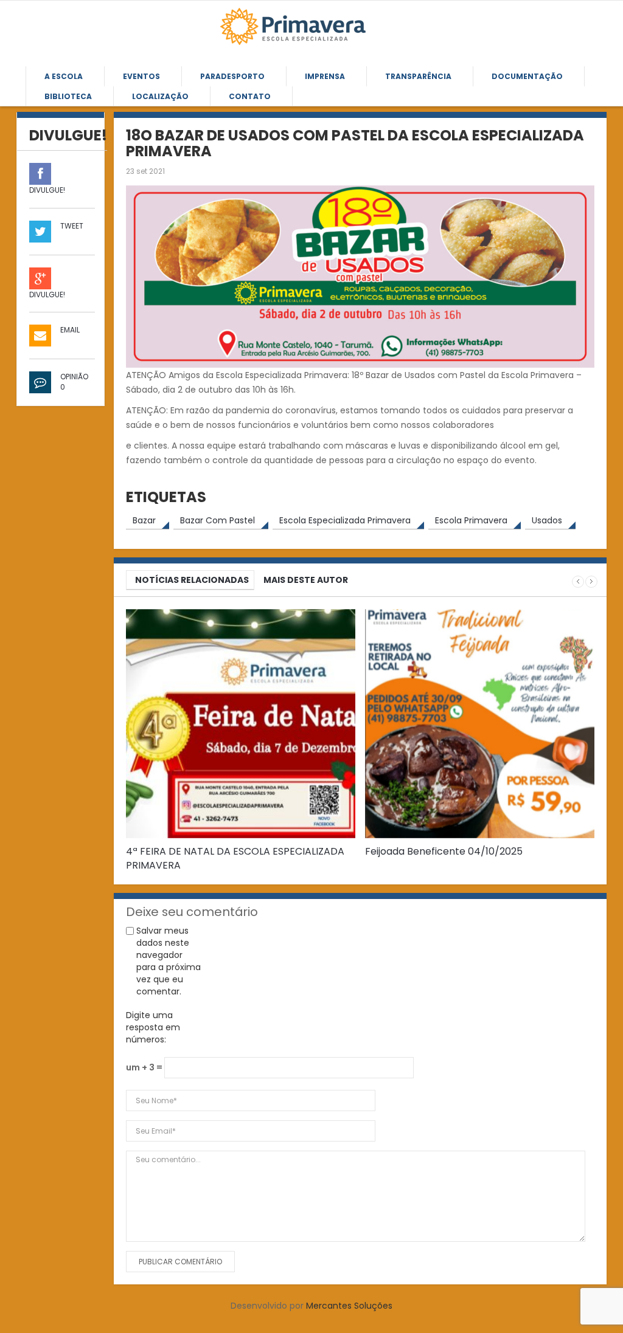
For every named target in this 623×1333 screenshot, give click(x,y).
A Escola (63, 76)
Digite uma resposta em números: (153, 1027)
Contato (250, 96)
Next (591, 582)
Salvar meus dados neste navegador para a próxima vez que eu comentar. (168, 961)
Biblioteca (68, 96)
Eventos (141, 76)
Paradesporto (232, 76)
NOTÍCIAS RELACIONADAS (192, 580)
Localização (160, 96)
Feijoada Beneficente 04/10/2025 (444, 851)
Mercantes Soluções (349, 1306)
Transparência (418, 76)
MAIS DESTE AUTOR (305, 580)
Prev (578, 582)
